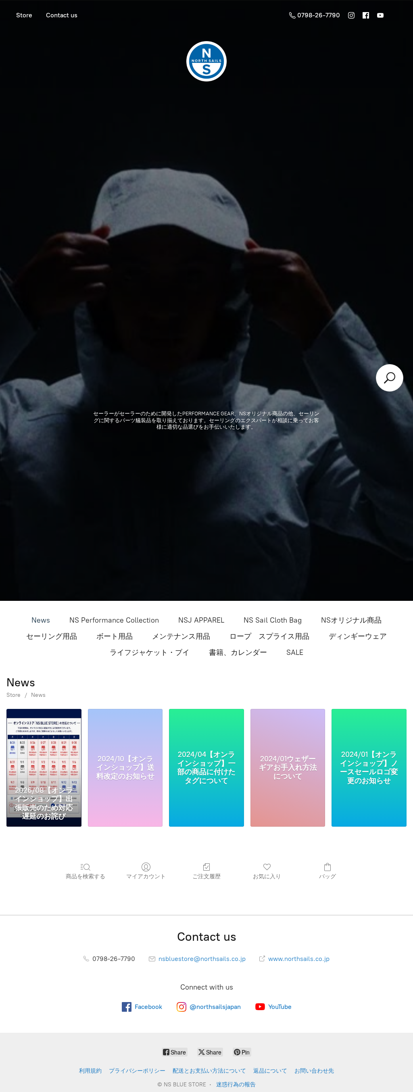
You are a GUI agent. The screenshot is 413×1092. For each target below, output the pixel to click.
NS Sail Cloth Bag (273, 620)
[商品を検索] (389, 378)
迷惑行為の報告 (236, 1084)
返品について (270, 1070)
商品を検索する (85, 876)
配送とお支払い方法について (209, 1070)
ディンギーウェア (358, 636)
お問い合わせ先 (314, 1070)
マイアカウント (146, 876)
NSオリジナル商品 (351, 620)
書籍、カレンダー (238, 652)
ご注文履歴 (206, 876)
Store (24, 15)
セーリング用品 (51, 636)
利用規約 (90, 1070)
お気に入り (267, 876)
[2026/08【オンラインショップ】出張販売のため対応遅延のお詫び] (43, 746)
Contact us (61, 15)
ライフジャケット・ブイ (150, 652)
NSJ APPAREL (201, 620)
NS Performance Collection (114, 620)
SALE (294, 652)
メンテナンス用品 (181, 636)
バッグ (327, 876)
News (40, 620)
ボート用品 (114, 636)
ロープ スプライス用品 (269, 636)
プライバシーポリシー (137, 1070)
